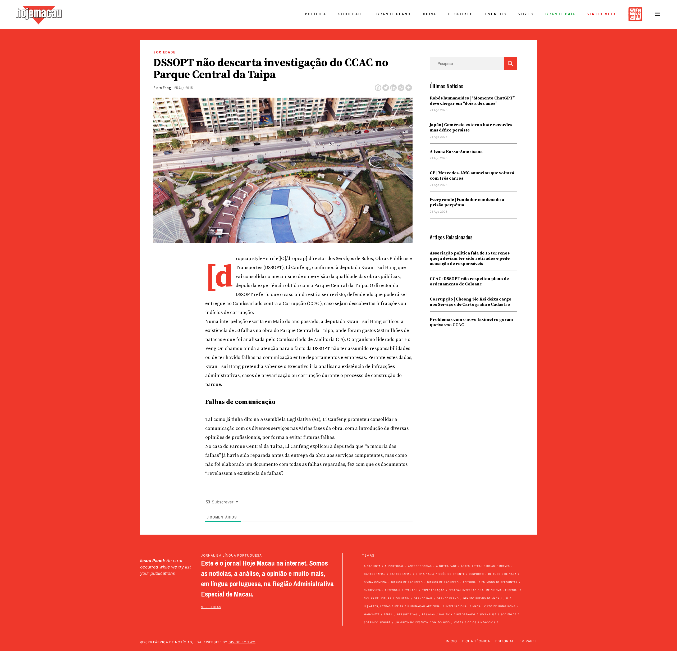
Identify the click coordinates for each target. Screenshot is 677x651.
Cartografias (375, 573)
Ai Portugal (394, 565)
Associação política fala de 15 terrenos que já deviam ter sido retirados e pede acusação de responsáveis (470, 258)
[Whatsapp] (401, 87)
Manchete (371, 614)
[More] (408, 87)
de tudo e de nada (502, 573)
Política (315, 14)
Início (451, 641)
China (429, 14)
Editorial (470, 582)
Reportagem (465, 614)
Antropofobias (420, 565)
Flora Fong (162, 87)
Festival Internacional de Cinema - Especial (483, 590)
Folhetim (403, 598)
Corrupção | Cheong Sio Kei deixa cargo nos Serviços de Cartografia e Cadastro (470, 302)
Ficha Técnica (476, 641)
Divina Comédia (375, 582)
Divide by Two (241, 642)
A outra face (446, 565)
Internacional (457, 606)
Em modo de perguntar (500, 582)
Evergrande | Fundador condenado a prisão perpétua (467, 202)
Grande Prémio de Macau (482, 598)
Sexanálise (487, 614)
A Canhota (372, 565)
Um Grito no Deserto (411, 622)
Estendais (392, 590)
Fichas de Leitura (377, 598)
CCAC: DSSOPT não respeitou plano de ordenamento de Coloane (469, 281)
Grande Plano (393, 14)
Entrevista (372, 590)
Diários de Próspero (407, 582)
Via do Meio (601, 14)
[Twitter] (385, 87)
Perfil (388, 614)
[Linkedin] (393, 87)
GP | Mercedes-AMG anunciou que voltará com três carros (472, 175)
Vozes (525, 14)
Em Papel (528, 641)
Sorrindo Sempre (377, 622)
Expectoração (433, 590)
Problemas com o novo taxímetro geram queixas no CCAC (471, 322)
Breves (504, 565)
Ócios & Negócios (481, 622)
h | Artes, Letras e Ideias (383, 606)
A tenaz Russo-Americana (456, 151)
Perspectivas (407, 614)
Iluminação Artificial (424, 606)
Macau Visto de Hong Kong (494, 606)
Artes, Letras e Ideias (478, 565)
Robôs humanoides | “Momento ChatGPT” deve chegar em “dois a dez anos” (472, 100)
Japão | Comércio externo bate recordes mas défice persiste (471, 127)
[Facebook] (378, 87)
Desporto (460, 14)
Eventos (495, 14)
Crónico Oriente (451, 573)
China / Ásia (425, 573)
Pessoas (428, 614)
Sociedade (351, 14)
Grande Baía (560, 14)
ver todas (211, 607)
